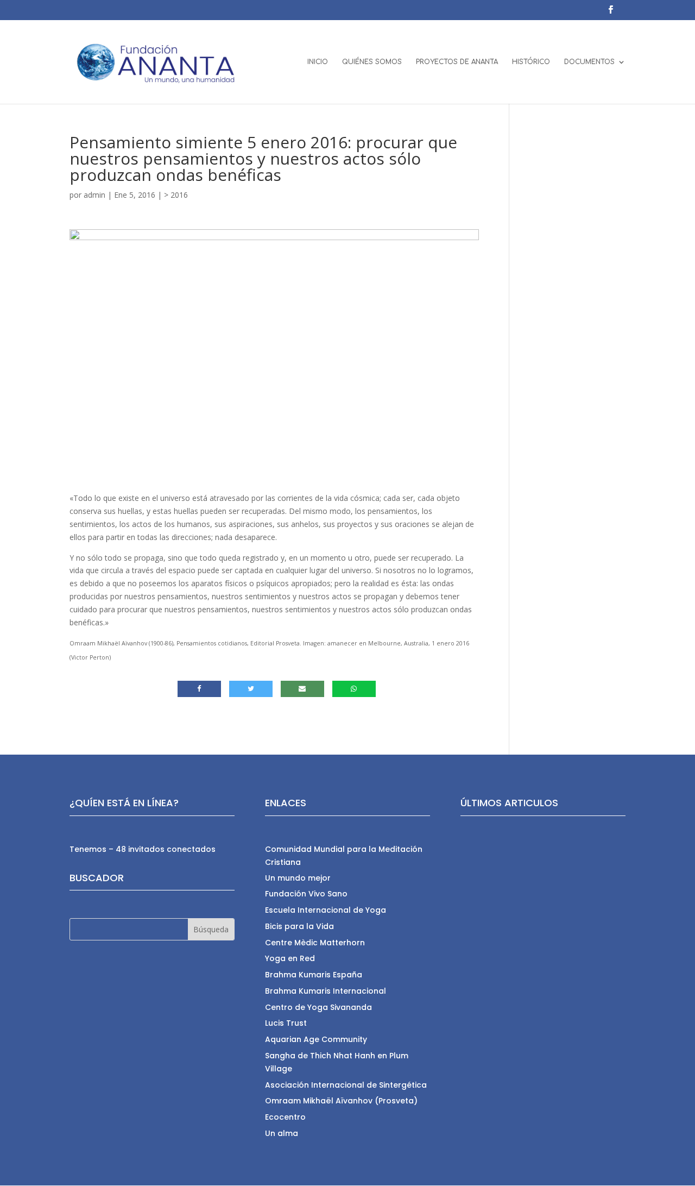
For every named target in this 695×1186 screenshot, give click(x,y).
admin (94, 195)
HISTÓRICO (531, 62)
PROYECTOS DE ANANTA (457, 62)
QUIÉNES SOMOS (372, 62)
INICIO (317, 62)
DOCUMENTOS (589, 62)
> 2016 (176, 195)
